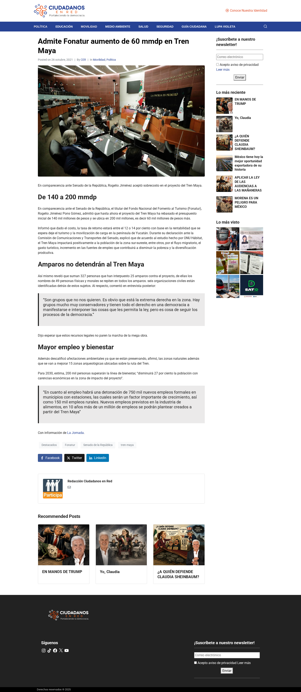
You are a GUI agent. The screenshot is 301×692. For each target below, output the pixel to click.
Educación (64, 26)
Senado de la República (98, 445)
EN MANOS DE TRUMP (245, 101)
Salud (143, 26)
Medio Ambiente (117, 26)
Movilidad (89, 26)
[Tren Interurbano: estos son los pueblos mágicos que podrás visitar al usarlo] (227, 286)
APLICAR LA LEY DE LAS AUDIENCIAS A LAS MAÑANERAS (248, 184)
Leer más (223, 70)
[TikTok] (49, 650)
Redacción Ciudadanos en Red (90, 481)
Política (40, 26)
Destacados (49, 445)
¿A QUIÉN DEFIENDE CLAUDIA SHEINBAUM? (245, 142)
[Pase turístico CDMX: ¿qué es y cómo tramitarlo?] (251, 262)
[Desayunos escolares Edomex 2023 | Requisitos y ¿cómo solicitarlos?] (227, 262)
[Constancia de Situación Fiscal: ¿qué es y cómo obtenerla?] (251, 286)
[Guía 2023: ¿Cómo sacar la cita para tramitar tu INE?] (251, 238)
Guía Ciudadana (194, 26)
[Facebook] (55, 650)
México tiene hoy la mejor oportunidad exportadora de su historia (249, 163)
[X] (60, 650)
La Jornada (75, 433)
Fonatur (70, 445)
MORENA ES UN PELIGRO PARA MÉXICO (246, 202)
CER (83, 59)
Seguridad (164, 26)
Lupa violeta (225, 26)
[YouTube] (66, 650)
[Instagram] (43, 650)
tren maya (127, 445)
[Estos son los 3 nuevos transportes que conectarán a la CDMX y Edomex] (227, 238)
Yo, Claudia (243, 118)
